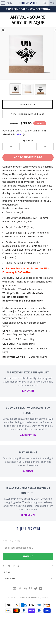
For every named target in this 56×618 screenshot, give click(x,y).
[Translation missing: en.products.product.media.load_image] (15, 89)
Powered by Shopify (39, 597)
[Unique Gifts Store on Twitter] (35, 588)
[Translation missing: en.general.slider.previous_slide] (5, 90)
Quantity (28, 140)
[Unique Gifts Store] (28, 3)
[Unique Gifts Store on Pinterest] (30, 588)
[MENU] (1, 3)
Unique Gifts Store (22, 597)
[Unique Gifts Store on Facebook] (20, 588)
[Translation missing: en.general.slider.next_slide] (50, 90)
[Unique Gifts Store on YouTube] (41, 588)
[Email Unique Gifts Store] (15, 588)
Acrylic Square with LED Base (27, 113)
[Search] (45, 3)
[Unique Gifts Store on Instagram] (25, 588)
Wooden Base (27, 104)
